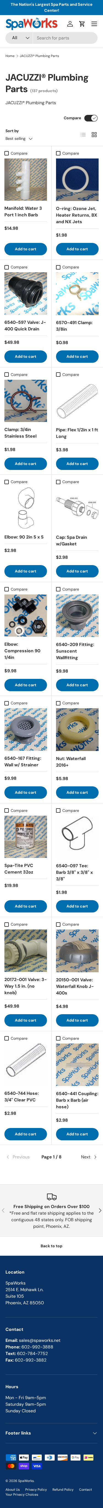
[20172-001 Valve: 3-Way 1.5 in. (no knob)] (25, 950)
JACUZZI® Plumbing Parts (39, 56)
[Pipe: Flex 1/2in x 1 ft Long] (77, 401)
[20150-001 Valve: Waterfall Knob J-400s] (77, 950)
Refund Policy (63, 1489)
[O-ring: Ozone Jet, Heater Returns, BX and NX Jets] (77, 179)
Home (10, 56)
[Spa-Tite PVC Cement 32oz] (25, 837)
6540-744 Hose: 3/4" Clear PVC (21, 1096)
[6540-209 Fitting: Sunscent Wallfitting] (77, 615)
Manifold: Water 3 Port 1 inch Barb (23, 211)
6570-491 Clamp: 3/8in (74, 326)
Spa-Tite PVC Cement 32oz (18, 869)
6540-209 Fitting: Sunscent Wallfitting (75, 651)
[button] (82, 24)
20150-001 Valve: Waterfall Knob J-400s (75, 986)
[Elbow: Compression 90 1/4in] (25, 615)
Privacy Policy (36, 1489)
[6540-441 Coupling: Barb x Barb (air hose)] (77, 1065)
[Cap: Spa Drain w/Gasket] (77, 508)
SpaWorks (26, 1481)
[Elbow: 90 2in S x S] (25, 508)
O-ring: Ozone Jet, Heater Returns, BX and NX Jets (76, 215)
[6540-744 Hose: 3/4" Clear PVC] (25, 1065)
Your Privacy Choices (21, 1494)
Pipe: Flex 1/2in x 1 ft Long (77, 433)
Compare (72, 117)
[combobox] (51, 38)
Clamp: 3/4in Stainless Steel (20, 433)
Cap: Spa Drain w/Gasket (71, 540)
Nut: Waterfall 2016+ (71, 762)
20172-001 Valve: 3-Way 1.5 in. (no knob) (25, 986)
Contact (85, 1489)
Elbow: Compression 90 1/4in (22, 650)
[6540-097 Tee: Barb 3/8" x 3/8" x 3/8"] (77, 837)
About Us (12, 1489)
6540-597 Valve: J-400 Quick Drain (25, 325)
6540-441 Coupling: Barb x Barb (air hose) (77, 1100)
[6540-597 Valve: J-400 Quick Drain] (25, 293)
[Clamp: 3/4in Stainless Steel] (25, 401)
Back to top (51, 1245)
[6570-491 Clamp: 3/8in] (77, 293)
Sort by (12, 130)
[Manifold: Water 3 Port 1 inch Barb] (25, 179)
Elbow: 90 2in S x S (24, 537)
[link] (20, 1157)
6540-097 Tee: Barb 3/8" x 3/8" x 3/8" (74, 872)
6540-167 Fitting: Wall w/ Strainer (22, 761)
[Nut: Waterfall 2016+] (77, 729)
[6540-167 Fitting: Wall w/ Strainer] (25, 729)
